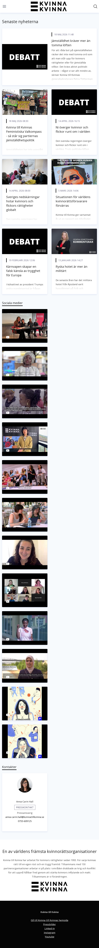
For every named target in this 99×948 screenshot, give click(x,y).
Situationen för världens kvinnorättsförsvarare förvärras (73, 201)
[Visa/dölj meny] (4, 6)
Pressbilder (49, 924)
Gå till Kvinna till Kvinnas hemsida (49, 920)
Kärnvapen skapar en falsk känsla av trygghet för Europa (23, 270)
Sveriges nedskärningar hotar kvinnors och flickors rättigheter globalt (23, 203)
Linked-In (49, 928)
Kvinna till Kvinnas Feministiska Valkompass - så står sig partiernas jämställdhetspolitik (24, 133)
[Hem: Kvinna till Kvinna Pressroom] (49, 6)
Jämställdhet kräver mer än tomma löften (71, 43)
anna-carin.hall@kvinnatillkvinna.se (24, 817)
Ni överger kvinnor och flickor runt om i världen (73, 129)
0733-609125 (25, 821)
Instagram (49, 932)
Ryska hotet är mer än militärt (71, 268)
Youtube (49, 936)
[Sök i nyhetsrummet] (95, 6)
